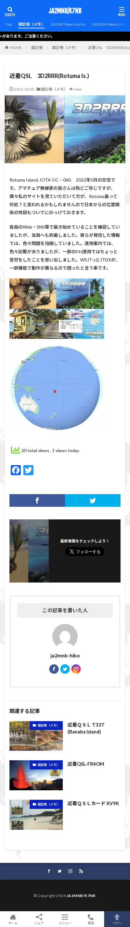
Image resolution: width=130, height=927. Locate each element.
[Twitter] (93, 500)
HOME (16, 47)
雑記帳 (37, 47)
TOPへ (117, 922)
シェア (39, 923)
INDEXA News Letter (110, 24)
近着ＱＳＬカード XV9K (93, 803)
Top (8, 24)
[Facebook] (37, 500)
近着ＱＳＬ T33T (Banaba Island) (86, 728)
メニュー (65, 922)
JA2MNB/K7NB (65, 11)
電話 (91, 922)
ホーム (13, 922)
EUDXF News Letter (68, 24)
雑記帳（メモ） (31, 24)
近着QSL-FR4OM (86, 764)
